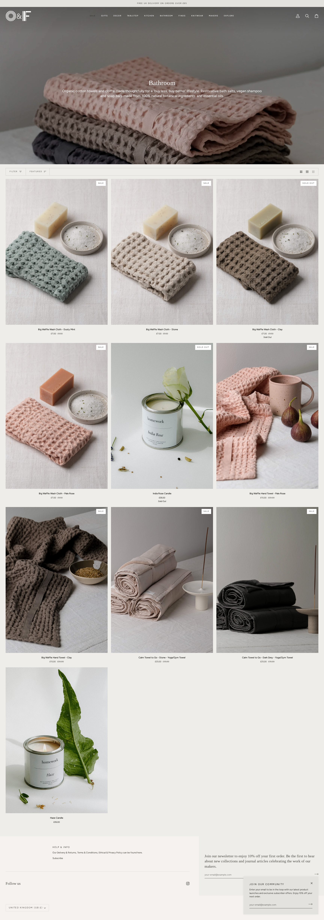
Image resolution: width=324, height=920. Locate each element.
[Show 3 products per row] (307, 172)
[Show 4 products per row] (314, 172)
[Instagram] (188, 883)
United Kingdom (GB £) (26, 907)
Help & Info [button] (61, 847)
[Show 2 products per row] (301, 172)
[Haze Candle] (57, 740)
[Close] (313, 881)
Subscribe (57, 858)
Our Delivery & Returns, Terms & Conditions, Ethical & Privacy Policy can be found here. (97, 852)
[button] (104, 16)
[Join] (309, 904)
